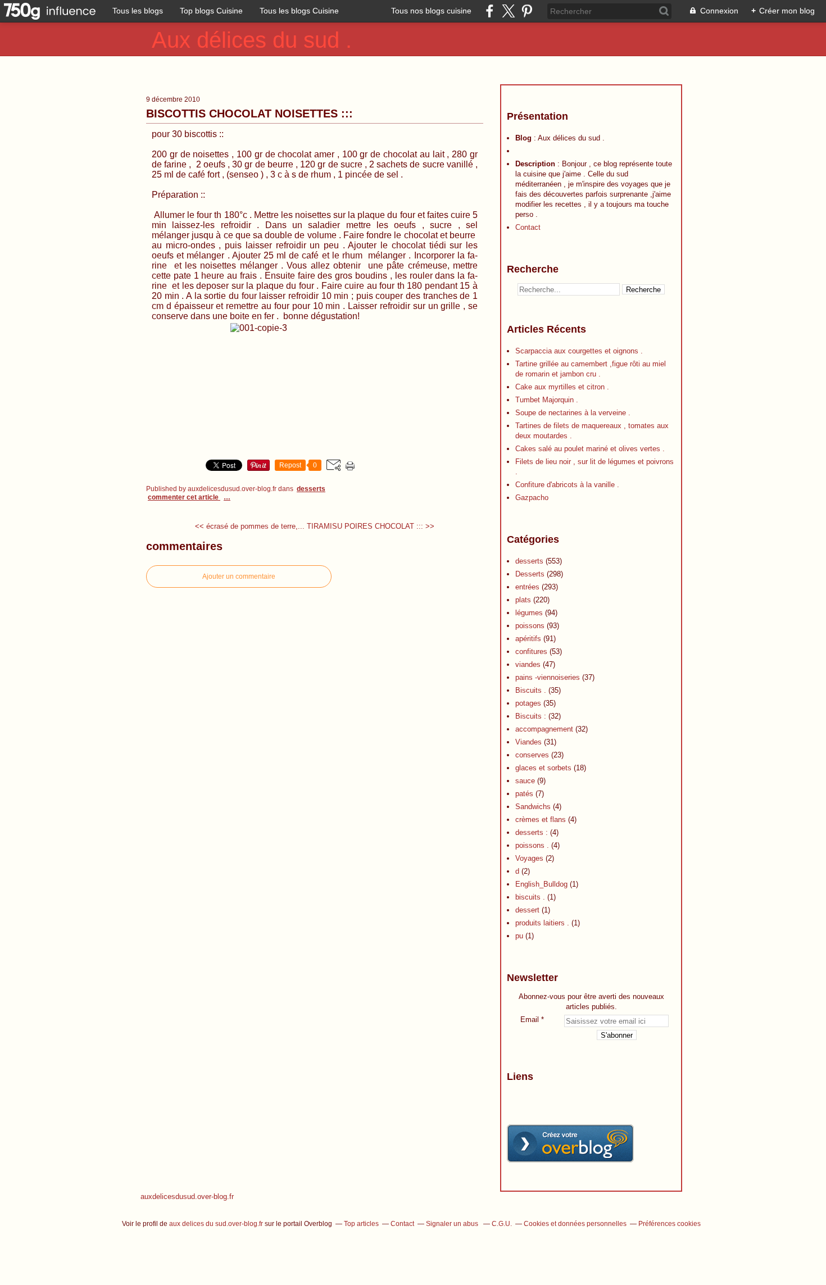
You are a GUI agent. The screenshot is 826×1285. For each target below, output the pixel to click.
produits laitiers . (542, 923)
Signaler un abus (453, 1224)
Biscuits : (530, 716)
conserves (532, 755)
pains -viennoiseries (547, 677)
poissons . (532, 845)
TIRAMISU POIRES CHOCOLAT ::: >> (370, 526)
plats (523, 600)
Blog (523, 138)
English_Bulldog (541, 884)
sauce (525, 781)
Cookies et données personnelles (575, 1224)
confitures (531, 651)
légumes (529, 613)
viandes (528, 664)
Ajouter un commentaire (238, 576)
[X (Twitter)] (508, 10)
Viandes (528, 742)
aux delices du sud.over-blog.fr (216, 1224)
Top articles (361, 1224)
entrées (527, 587)
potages (528, 703)
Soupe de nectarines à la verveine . (572, 412)
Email (529, 1019)
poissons (529, 625)
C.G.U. (502, 1224)
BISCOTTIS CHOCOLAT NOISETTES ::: (249, 113)
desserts (311, 489)
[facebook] (490, 10)
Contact (528, 227)
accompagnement (544, 729)
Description (536, 164)
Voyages (529, 858)
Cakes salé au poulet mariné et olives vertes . (590, 448)
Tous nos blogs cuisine (431, 10)
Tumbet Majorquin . (546, 400)
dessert (527, 910)
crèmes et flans (540, 819)
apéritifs (528, 638)
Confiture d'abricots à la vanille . (567, 484)
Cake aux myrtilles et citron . (562, 387)
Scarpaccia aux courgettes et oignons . (579, 351)
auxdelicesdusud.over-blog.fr (187, 1196)
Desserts (529, 574)
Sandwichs (533, 806)
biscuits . (530, 897)
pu (519, 936)
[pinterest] (527, 10)
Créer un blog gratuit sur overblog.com (570, 1143)
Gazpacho (531, 497)
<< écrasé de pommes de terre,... (250, 526)
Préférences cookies (669, 1224)
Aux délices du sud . (252, 40)
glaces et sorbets (543, 768)
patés (524, 793)
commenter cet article (184, 497)
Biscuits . (530, 690)
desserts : (531, 832)
